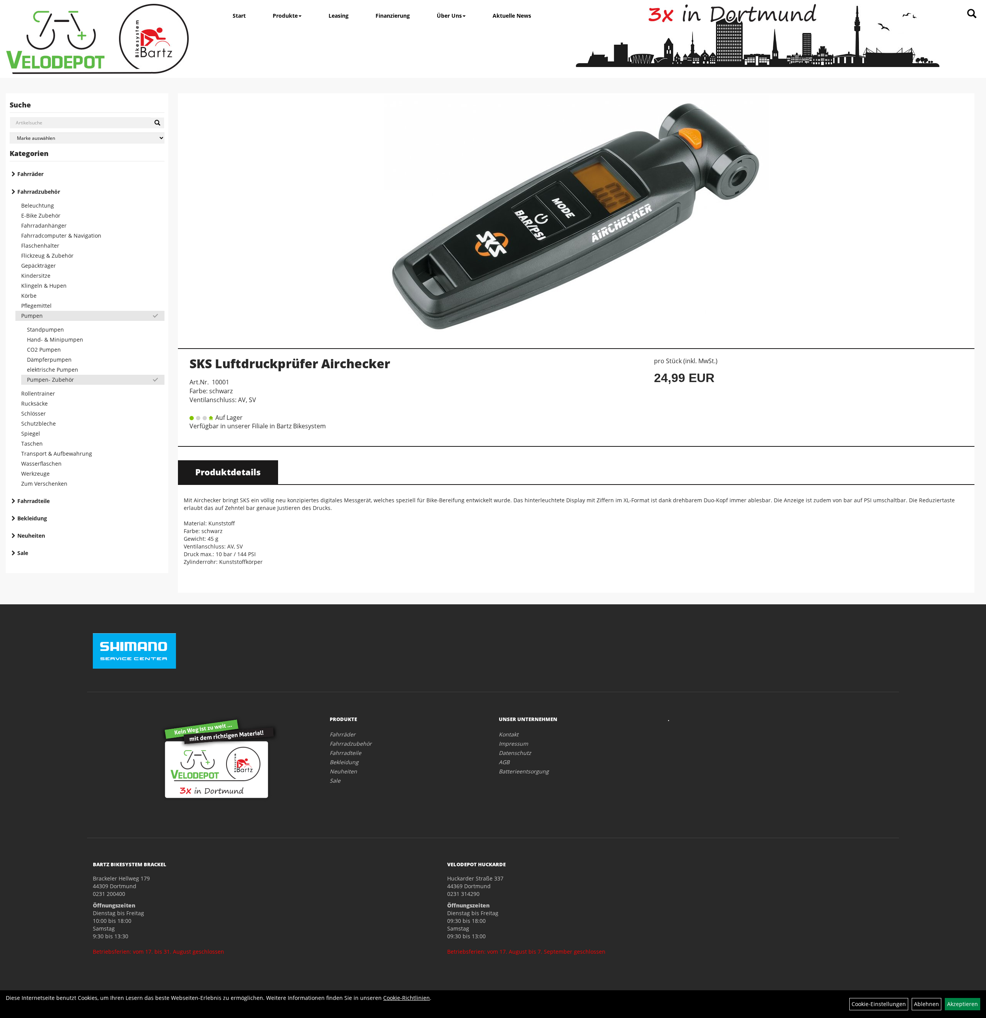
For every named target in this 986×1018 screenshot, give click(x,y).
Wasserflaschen (41, 463)
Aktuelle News (512, 15)
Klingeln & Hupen (44, 285)
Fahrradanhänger (44, 225)
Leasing (339, 15)
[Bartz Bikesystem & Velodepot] (97, 39)
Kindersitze (35, 275)
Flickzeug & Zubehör (47, 255)
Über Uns (449, 15)
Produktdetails (228, 472)
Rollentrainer (38, 393)
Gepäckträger (38, 265)
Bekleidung (32, 518)
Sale (22, 553)
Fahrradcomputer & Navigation (61, 235)
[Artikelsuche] (971, 14)
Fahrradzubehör (38, 191)
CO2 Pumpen (44, 349)
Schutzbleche (38, 423)
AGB (504, 762)
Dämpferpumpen (49, 359)
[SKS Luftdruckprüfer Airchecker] (576, 217)
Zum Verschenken (44, 483)
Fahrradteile (33, 501)
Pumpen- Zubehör (50, 379)
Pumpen (32, 315)
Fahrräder (30, 174)
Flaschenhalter (40, 245)
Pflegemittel (36, 305)
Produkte (285, 15)
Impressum (513, 743)
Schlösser (33, 413)
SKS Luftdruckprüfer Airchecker (289, 363)
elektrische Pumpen (52, 369)
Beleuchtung (37, 205)
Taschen (32, 443)
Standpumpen (45, 329)
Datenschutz (515, 752)
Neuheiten (31, 535)
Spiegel (30, 433)
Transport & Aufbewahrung (56, 453)
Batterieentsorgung (524, 771)
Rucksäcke (34, 403)
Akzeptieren (962, 1004)
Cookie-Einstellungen (879, 1004)
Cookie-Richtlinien (406, 997)
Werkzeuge (35, 473)
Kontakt (508, 734)
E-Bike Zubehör (40, 215)
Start (239, 15)
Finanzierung (393, 15)
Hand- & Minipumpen (55, 339)
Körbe (29, 295)
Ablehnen (926, 1004)
